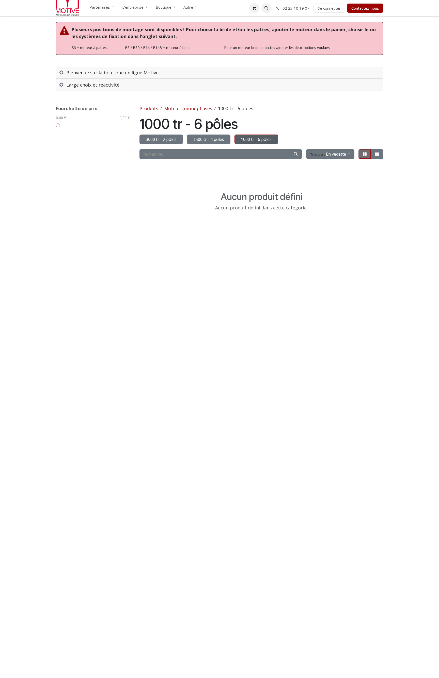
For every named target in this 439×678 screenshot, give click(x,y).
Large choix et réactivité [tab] (92, 85)
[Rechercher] (295, 154)
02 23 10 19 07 (295, 8)
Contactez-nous (365, 8)
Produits (148, 108)
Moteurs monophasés (188, 108)
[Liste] (377, 154)
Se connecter (329, 8)
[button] (266, 8)
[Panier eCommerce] (254, 8)
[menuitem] (101, 8)
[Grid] (364, 154)
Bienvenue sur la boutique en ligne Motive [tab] (112, 73)
